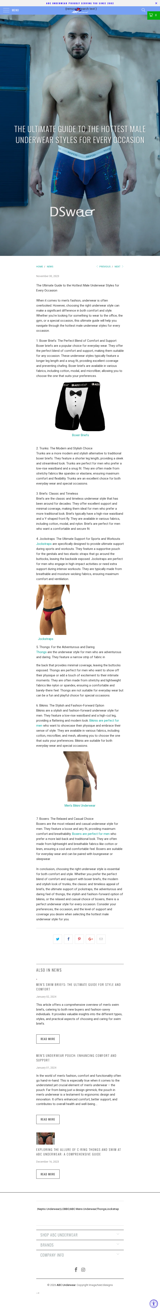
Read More (48, 1039)
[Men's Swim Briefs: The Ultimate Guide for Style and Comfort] (36, 978)
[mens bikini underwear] (80, 800)
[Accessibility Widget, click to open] (154, 1304)
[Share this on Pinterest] (79, 939)
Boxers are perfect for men (91, 834)
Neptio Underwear (49, 1209)
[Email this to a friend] (101, 939)
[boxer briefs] (80, 430)
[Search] (143, 10)
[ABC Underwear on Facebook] (76, 1270)
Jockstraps (44, 544)
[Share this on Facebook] (68, 939)
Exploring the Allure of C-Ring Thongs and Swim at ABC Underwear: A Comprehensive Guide (78, 1152)
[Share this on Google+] (90, 939)
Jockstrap (113, 1209)
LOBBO (65, 1209)
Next (118, 266)
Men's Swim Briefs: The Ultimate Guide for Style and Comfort (78, 987)
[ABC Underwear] (80, 10)
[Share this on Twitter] (57, 939)
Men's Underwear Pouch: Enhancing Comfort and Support (76, 1057)
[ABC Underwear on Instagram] (83, 1270)
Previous (105, 266)
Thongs (41, 652)
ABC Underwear (66, 1285)
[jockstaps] (53, 634)
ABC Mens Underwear (83, 1209)
